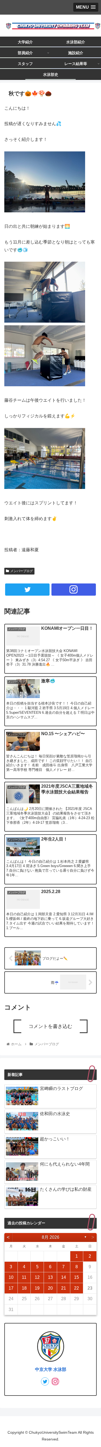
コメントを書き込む (50, 1026)
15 (76, 1277)
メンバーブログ (21, 571)
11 (24, 1277)
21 (63, 1288)
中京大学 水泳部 (50, 1369)
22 (76, 1288)
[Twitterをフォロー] (27, 589)
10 (11, 1277)
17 (11, 1288)
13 (50, 1277)
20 (50, 1288)
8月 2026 (50, 1237)
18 (24, 1288)
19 (37, 1288)
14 (63, 1277)
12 (37, 1277)
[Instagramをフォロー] (73, 589)
